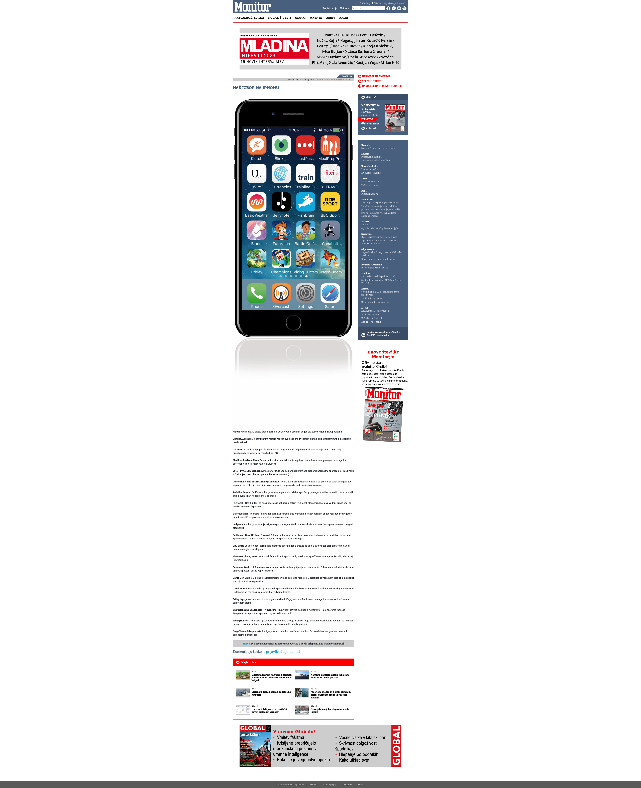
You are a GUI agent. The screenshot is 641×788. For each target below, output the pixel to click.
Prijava (344, 8)
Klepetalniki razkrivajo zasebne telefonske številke (381, 254)
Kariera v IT (367, 224)
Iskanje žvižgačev (369, 169)
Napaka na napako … (371, 181)
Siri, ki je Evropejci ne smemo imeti (378, 148)
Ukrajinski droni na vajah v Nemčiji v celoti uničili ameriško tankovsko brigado (272, 677)
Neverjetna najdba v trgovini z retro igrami (330, 710)
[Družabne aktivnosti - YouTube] (398, 8)
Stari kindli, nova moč (371, 298)
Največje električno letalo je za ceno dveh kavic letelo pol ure (330, 676)
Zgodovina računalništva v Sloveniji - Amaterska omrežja (379, 242)
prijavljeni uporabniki (283, 651)
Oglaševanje (390, 3)
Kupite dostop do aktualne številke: (383, 332)
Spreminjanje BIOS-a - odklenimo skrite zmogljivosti (380, 293)
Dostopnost (347, 784)
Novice (273, 17)
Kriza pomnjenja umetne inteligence (378, 259)
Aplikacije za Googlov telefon (375, 310)
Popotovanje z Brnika (371, 156)
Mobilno (347, 76)
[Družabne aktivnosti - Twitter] (393, 8)
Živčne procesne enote (371, 172)
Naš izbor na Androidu (372, 318)
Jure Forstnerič (322, 79)
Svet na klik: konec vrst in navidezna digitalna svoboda (378, 214)
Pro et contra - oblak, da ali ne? (375, 160)
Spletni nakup (371, 81)
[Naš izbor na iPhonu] (293, 260)
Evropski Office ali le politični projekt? (379, 276)
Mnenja (316, 17)
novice (255, 672)
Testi (287, 17)
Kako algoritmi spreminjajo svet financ (379, 202)
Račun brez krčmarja (371, 185)
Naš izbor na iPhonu (371, 321)
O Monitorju (365, 3)
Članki (300, 17)
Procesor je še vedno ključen (374, 267)
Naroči (247, 643)
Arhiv (330, 17)
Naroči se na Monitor (376, 76)
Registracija (330, 8)
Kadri (343, 17)
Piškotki (378, 3)
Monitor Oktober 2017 (341, 79)
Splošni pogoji (329, 784)
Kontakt (402, 3)
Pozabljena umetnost (371, 193)
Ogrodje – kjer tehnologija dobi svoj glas (380, 228)
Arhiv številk (371, 128)
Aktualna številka (249, 17)
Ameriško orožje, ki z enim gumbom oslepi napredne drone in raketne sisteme (331, 694)
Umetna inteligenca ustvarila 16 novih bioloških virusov (269, 710)
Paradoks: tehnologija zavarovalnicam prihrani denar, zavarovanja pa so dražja (380, 207)
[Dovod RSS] (403, 8)
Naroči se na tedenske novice (382, 86)
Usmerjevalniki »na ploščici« (375, 302)
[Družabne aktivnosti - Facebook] (387, 8)
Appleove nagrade (370, 314)
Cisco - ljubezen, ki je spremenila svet (379, 237)
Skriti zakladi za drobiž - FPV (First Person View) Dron (381, 281)
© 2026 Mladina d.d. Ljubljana (290, 784)
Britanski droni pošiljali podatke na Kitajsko (271, 693)
